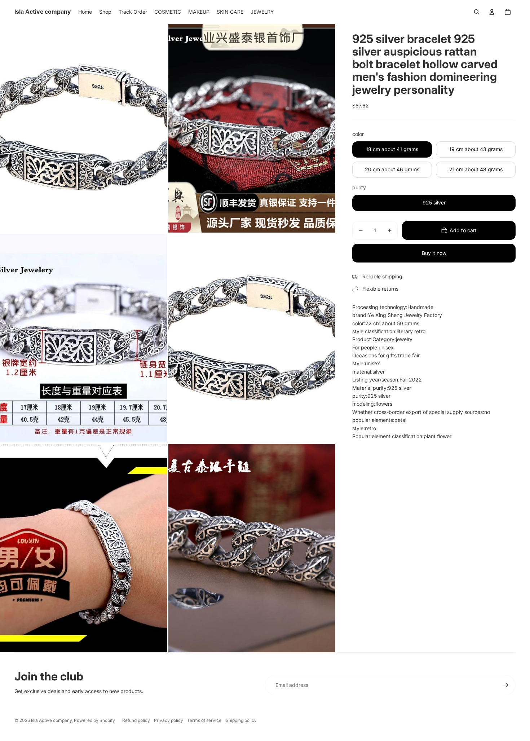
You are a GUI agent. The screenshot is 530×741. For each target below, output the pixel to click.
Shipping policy (241, 720)
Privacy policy (168, 720)
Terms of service (204, 720)
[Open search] (477, 12)
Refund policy (136, 720)
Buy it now (434, 253)
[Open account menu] (492, 12)
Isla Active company (51, 720)
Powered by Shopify (94, 720)
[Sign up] (505, 685)
